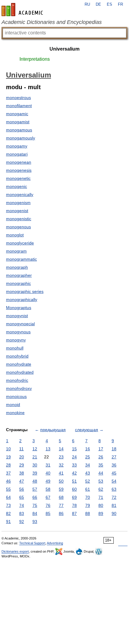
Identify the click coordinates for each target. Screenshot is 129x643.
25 (87, 456)
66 (34, 497)
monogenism (18, 202)
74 (21, 505)
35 (100, 465)
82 (8, 513)
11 (21, 448)
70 (87, 497)
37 (8, 473)
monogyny (16, 340)
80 (100, 505)
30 (34, 465)
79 (87, 505)
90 (114, 513)
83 (21, 513)
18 (114, 448)
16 (87, 448)
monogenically (19, 194)
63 (114, 489)
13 (48, 448)
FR (120, 4)
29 (21, 465)
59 (61, 489)
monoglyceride (20, 243)
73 (8, 505)
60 (74, 489)
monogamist (17, 121)
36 (114, 465)
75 (34, 505)
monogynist (17, 315)
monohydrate (18, 364)
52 (87, 481)
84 (34, 513)
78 (74, 505)
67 (48, 497)
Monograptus (18, 307)
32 (61, 465)
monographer (19, 275)
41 (61, 473)
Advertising (55, 543)
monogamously (20, 138)
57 (34, 489)
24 (74, 456)
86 (61, 513)
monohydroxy (19, 388)
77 (61, 505)
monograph (17, 267)
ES (109, 4)
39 (34, 473)
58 (48, 489)
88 (87, 513)
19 (8, 456)
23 (61, 456)
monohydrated (20, 372)
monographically (21, 299)
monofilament (19, 105)
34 (87, 465)
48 (34, 481)
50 (61, 481)
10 (8, 448)
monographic (18, 283)
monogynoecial (20, 323)
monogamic (17, 113)
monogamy (16, 146)
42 (74, 473)
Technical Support (32, 543)
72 (114, 497)
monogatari (17, 154)
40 (48, 473)
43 (87, 473)
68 (61, 497)
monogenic (16, 186)
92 (21, 521)
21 (34, 456)
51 (74, 481)
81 (114, 505)
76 (48, 505)
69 (74, 497)
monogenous (18, 226)
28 (8, 465)
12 (34, 448)
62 (100, 489)
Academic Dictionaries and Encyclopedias (52, 22)
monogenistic (18, 218)
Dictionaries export (15, 551)
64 (8, 497)
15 (74, 448)
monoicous (16, 396)
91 (8, 521)
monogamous (19, 129)
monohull (14, 348)
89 (100, 513)
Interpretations (35, 59)
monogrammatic (21, 259)
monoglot (15, 234)
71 (100, 497)
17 (100, 448)
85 (48, 513)
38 (21, 473)
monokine (15, 412)
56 (21, 489)
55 (8, 489)
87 (74, 513)
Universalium (65, 48)
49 (48, 481)
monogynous (18, 331)
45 (114, 473)
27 (114, 456)
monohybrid (17, 356)
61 (87, 489)
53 (100, 481)
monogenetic (18, 178)
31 (48, 465)
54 (114, 481)
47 (21, 481)
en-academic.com (23, 9)
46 (8, 481)
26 (100, 456)
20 (21, 456)
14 (61, 448)
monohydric (17, 380)
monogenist (17, 210)
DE (98, 4)
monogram (16, 251)
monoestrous (18, 97)
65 (21, 497)
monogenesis (19, 170)
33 (74, 465)
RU (87, 4)
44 (100, 473)
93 (34, 521)
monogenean (18, 162)
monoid (13, 404)
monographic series (25, 291)
